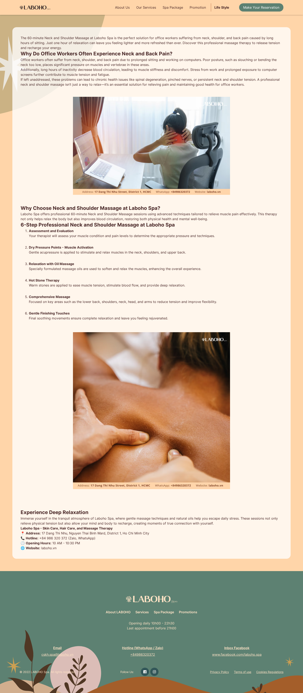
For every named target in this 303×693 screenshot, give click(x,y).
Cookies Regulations (269, 672)
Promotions (188, 612)
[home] (35, 7)
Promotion (198, 7)
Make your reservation (261, 7)
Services (142, 612)
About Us (122, 7)
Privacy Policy (219, 672)
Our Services (146, 7)
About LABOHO (118, 612)
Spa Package (173, 7)
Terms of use (242, 672)
